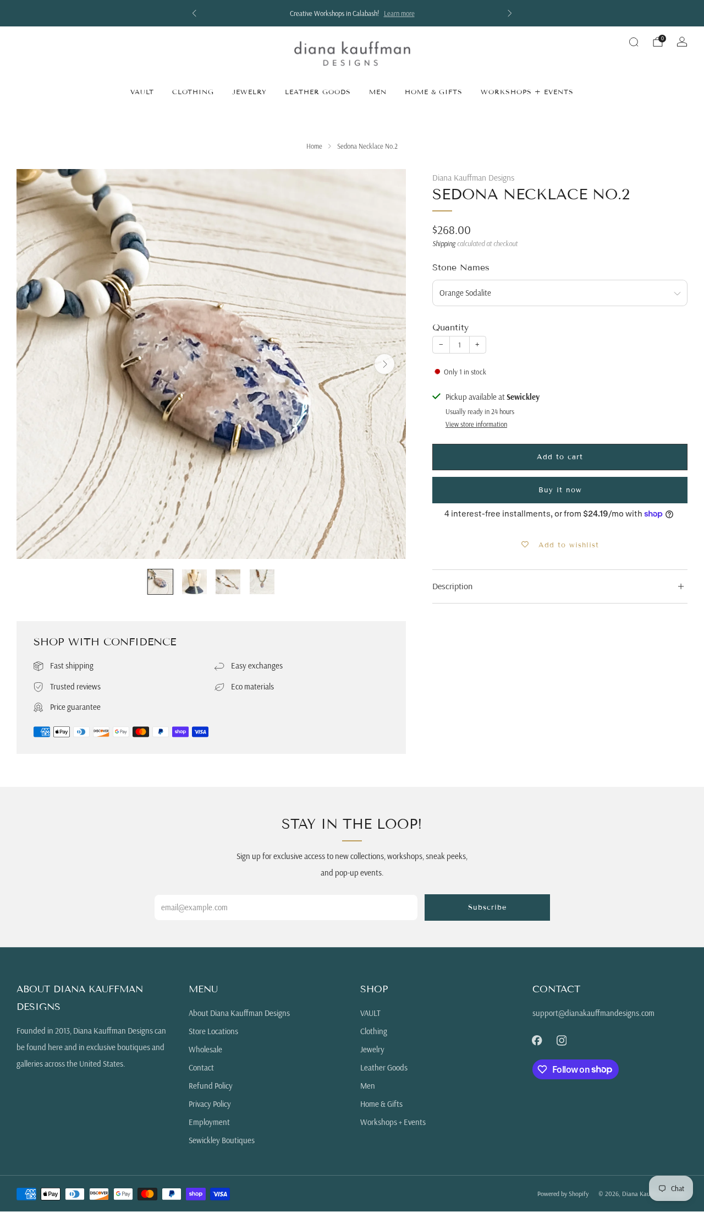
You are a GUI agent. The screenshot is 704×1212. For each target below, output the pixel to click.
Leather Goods (318, 92)
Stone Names (461, 267)
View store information (476, 424)
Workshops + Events (527, 92)
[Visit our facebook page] (537, 1040)
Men (378, 92)
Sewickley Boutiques (222, 1140)
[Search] (633, 41)
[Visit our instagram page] (561, 1040)
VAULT (142, 92)
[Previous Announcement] (194, 13)
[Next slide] (384, 364)
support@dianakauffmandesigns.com (593, 1013)
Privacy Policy (210, 1104)
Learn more (399, 13)
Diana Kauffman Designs (473, 177)
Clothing (193, 92)
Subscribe (487, 907)
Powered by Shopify (562, 1193)
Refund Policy (211, 1085)
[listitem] (352, 13)
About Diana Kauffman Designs (239, 1013)
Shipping (443, 243)
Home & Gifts (434, 92)
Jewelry (249, 92)
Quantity (450, 327)
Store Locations (213, 1031)
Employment (209, 1122)
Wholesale (205, 1049)
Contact (201, 1067)
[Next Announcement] (510, 13)
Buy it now (560, 490)
